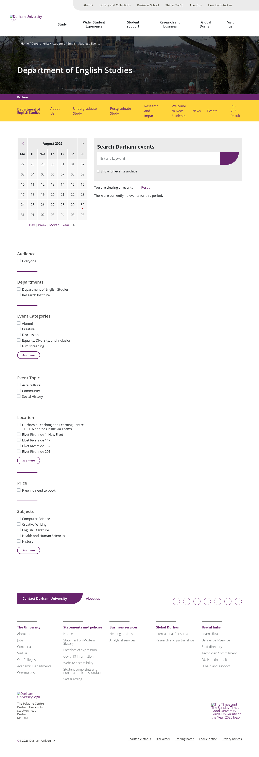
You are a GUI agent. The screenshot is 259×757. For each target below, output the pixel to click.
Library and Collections (115, 5)
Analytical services (122, 640)
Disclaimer (163, 739)
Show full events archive (119, 171)
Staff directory (212, 646)
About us (196, 5)
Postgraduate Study (120, 111)
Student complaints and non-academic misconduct (82, 671)
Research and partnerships (175, 640)
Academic (58, 43)
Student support (133, 24)
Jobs (20, 640)
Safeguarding (72, 679)
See (28, 355)
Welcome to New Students (179, 111)
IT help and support (216, 666)
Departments (40, 43)
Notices (68, 634)
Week (42, 225)
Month (54, 225)
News (196, 111)
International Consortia (172, 634)
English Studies (78, 43)
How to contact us (220, 5)
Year (66, 225)
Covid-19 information (78, 656)
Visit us (230, 24)
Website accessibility (78, 663)
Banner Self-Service (216, 640)
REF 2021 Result (235, 111)
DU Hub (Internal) (214, 659)
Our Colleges (26, 659)
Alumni (88, 5)
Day (32, 225)
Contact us (24, 646)
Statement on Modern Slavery (79, 642)
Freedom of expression (80, 650)
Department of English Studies (74, 70)
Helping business (121, 634)
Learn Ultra (210, 634)
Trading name (184, 739)
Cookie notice (208, 739)
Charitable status (139, 739)
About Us (55, 111)
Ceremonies (26, 672)
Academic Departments (34, 666)
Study (62, 24)
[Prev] (22, 143)
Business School (148, 5)
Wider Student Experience (94, 24)
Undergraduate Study (85, 111)
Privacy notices (232, 739)
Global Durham (206, 24)
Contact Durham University (45, 598)
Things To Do (174, 5)
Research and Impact (151, 111)
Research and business (170, 24)
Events (95, 43)
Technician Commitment (219, 653)
